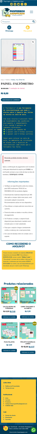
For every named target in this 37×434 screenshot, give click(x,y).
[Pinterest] (15, 4)
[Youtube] (18, 4)
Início (2, 80)
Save (5, 289)
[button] (31, 12)
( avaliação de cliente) (17, 88)
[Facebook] (11, 4)
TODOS (7, 80)
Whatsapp (9, 31)
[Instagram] (22, 4)
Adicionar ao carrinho (11, 100)
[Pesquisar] (33, 21)
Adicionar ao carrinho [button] (9, 317)
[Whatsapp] (25, 4)
